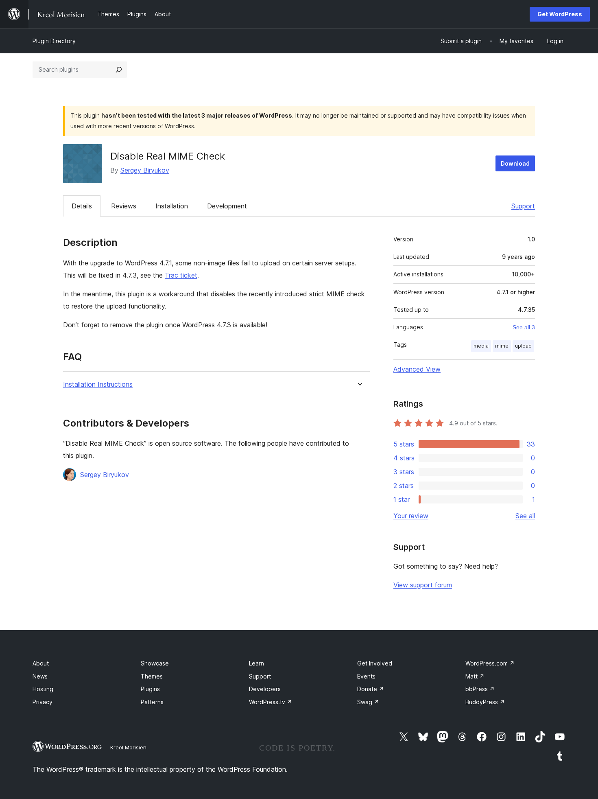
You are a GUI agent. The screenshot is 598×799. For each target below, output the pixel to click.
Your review (410, 516)
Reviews (123, 206)
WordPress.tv (270, 701)
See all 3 (524, 327)
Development (227, 206)
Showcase (155, 663)
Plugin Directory (54, 40)
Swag (368, 701)
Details (82, 206)
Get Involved (374, 663)
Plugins (150, 688)
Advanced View (417, 369)
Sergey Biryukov (144, 170)
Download (515, 163)
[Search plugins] (119, 69)
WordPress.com (490, 663)
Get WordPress (559, 14)
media (481, 346)
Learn (256, 663)
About (41, 663)
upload (523, 346)
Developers (265, 688)
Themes (152, 676)
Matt (475, 676)
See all (525, 516)
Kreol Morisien (128, 747)
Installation (171, 206)
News (40, 676)
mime (502, 346)
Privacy (42, 701)
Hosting (43, 688)
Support (523, 206)
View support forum (422, 585)
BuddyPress (485, 701)
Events (366, 676)
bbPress (480, 688)
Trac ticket (181, 275)
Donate (370, 688)
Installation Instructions (98, 384)
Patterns (152, 701)
